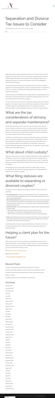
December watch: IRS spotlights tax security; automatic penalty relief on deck (25, 270)
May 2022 (8, 376)
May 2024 (8, 316)
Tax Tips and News (29, 28)
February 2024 (9, 322)
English (7, 397)
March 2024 (8, 319)
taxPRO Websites (40, 396)
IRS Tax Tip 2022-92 (14, 253)
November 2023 (10, 329)
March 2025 (8, 298)
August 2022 (9, 368)
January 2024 (9, 324)
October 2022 (9, 363)
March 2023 (8, 350)
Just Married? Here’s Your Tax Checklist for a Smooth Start (20, 277)
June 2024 (8, 314)
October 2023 (9, 332)
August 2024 (9, 309)
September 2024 (10, 306)
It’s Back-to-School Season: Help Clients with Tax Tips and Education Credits (25, 272)
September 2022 (10, 365)
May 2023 (8, 345)
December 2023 (9, 327)
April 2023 (8, 347)
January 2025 (9, 304)
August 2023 (9, 337)
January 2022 (9, 386)
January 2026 (9, 286)
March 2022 (8, 381)
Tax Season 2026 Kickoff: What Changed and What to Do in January (22, 267)
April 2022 (8, 378)
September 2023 (10, 334)
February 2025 (9, 301)
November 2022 (10, 360)
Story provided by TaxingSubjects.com (16, 257)
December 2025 (9, 288)
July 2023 (8, 340)
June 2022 (8, 373)
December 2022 (9, 358)
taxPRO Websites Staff (12, 28)
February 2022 (9, 383)
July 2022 (8, 370)
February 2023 (9, 352)
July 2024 (8, 311)
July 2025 (8, 293)
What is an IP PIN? (10, 275)
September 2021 (10, 388)
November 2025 (10, 291)
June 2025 (8, 296)
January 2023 (9, 355)
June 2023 (8, 342)
